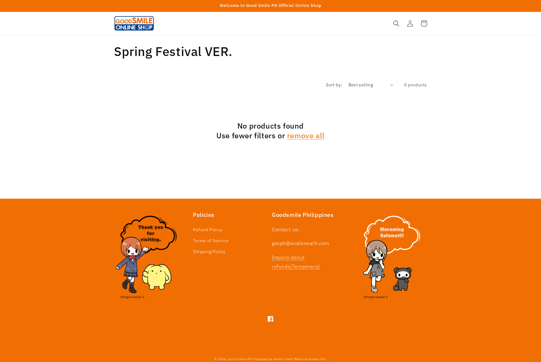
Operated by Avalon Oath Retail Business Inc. (290, 359)
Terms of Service (211, 240)
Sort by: (334, 85)
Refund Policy (208, 229)
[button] (396, 23)
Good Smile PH (240, 359)
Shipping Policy (209, 251)
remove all (306, 135)
